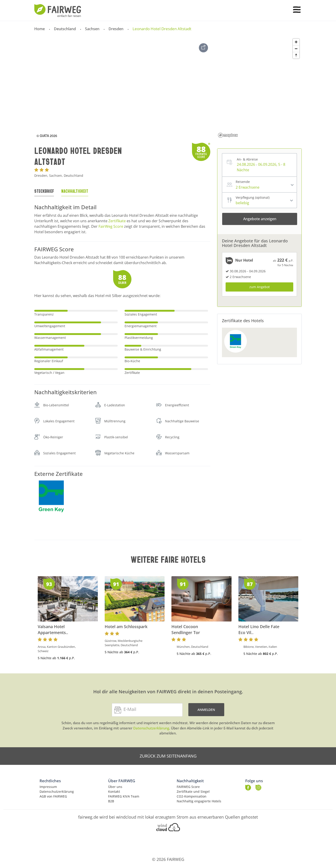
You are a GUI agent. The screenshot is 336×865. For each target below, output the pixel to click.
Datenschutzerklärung (151, 728)
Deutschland (65, 29)
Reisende (243, 181)
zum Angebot (259, 287)
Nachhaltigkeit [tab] (74, 191)
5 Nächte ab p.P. (56, 658)
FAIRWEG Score (188, 787)
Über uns (115, 787)
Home (39, 29)
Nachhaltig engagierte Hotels (199, 801)
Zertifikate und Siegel (193, 791)
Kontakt (114, 791)
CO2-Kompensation (191, 796)
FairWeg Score (111, 226)
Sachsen (92, 29)
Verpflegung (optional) (252, 197)
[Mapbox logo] (228, 135)
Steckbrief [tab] (44, 191)
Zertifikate (117, 220)
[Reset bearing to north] (296, 55)
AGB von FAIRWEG (53, 796)
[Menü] (297, 9)
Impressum (48, 787)
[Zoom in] (296, 42)
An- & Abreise (247, 159)
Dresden (116, 29)
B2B (111, 801)
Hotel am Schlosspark (126, 626)
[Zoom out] (296, 48)
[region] (259, 87)
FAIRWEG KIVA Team (123, 796)
